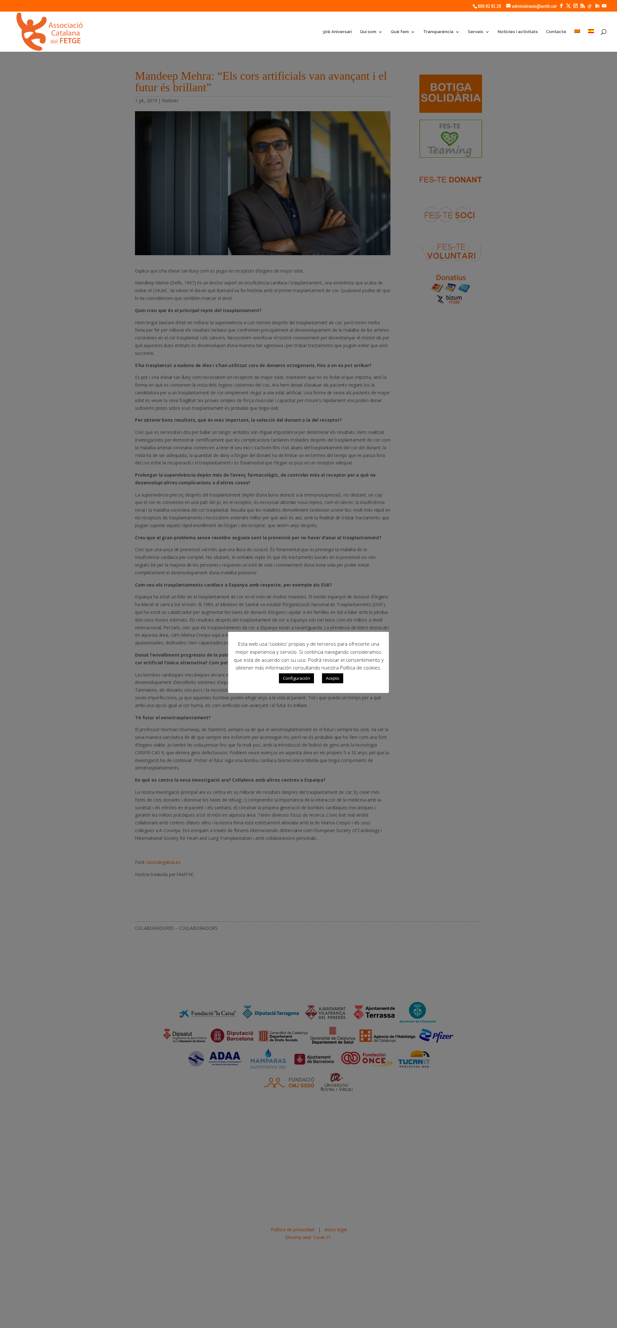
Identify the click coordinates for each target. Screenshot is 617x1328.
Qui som (368, 32)
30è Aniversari (337, 32)
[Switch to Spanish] (591, 40)
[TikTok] (589, 6)
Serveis (475, 32)
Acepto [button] (332, 678)
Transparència (438, 32)
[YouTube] (604, 6)
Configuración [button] (296, 678)
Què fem (400, 32)
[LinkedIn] (597, 6)
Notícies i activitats (518, 32)
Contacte (556, 32)
